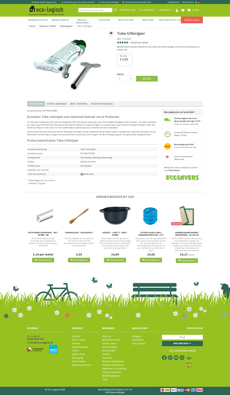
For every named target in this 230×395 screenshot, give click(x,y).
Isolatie (76, 336)
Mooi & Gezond (126, 20)
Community (165, 10)
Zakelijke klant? (173, 2)
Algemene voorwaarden (114, 368)
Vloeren (76, 343)
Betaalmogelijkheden (113, 361)
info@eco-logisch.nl (41, 342)
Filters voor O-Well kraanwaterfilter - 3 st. (151, 233)
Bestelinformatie (111, 339)
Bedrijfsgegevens (111, 375)
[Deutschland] (198, 2)
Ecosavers (126, 38)
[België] (196, 2)
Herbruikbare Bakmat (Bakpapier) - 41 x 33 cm (187, 233)
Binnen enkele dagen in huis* (45, 2)
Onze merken (79, 361)
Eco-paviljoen (127, 10)
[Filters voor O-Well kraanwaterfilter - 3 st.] (151, 216)
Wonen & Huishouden (82, 21)
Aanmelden (138, 339)
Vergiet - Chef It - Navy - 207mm (115, 233)
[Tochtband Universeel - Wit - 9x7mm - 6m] (43, 216)
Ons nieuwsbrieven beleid (182, 350)
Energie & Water (60, 20)
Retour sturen (109, 343)
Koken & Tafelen (47, 26)
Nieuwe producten (81, 364)
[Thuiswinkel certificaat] (35, 349)
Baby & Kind (148, 20)
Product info (36, 103)
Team (105, 379)
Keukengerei (66, 26)
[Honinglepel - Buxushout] (79, 216)
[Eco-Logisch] (45, 8)
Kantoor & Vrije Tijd (170, 20)
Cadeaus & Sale (192, 20)
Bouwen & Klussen (38, 20)
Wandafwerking (80, 347)
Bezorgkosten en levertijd (179, 112)
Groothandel (108, 350)
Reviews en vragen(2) (102, 103)
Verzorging (77, 357)
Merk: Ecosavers (78, 103)
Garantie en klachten (113, 364)
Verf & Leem (78, 339)
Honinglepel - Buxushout (79, 232)
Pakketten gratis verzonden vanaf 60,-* (80, 2)
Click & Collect (109, 347)
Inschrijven (181, 343)
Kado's (75, 350)
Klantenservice (188, 2)
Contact (106, 354)
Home (32, 26)
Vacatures (107, 357)
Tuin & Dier (104, 20)
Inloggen (136, 336)
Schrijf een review (139, 42)
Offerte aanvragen (56, 103)
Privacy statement (111, 372)
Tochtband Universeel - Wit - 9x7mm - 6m (43, 233)
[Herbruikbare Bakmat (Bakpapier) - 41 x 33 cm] (187, 216)
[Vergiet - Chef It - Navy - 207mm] (115, 216)
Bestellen (147, 78)
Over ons (106, 336)
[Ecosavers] (182, 176)
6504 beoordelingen (115, 392)
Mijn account (138, 343)
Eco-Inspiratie (147, 10)
